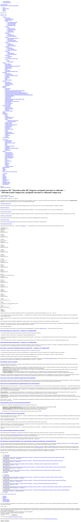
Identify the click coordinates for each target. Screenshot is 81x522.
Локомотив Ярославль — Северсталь (37, 486)
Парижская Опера (6, 182)
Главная (4, 496)
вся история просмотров (12, 494)
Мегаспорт (11, 196)
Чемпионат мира (8, 20)
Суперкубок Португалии (13, 58)
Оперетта (5, 178)
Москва (6, 196)
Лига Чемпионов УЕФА (12, 22)
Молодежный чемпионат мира (11, 71)
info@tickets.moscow (7, 2)
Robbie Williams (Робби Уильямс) (11, 148)
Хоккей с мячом (8, 123)
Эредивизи (10, 56)
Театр (4, 9)
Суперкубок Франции (12, 54)
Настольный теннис (9, 129)
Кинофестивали (6, 167)
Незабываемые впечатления (6, 223)
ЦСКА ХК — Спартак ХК (33, 460)
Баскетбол (5, 72)
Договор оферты (6, 501)
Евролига (7, 76)
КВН (4, 168)
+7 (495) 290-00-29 (51, 446)
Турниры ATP (8, 98)
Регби (6, 119)
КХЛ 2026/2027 (8, 64)
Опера (4, 175)
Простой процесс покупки (5, 211)
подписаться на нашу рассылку (17, 434)
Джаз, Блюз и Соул (9, 153)
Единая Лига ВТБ (8, 74)
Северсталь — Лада (30, 483)
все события (5, 472)
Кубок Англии (10, 39)
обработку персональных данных (15, 516)
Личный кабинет (4, 4)
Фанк (6, 162)
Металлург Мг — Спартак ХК (34, 466)
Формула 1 (5, 86)
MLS (9, 60)
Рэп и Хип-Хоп (8, 160)
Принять (2, 520)
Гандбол (7, 134)
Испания (7, 32)
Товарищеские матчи (9, 19)
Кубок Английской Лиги (13, 41)
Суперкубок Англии (12, 40)
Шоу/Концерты (6, 8)
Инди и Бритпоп (8, 155)
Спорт (4, 7)
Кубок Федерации (9, 103)
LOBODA (7, 147)
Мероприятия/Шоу (9, 157)
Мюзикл (4, 169)
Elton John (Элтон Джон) (10, 142)
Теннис (4, 87)
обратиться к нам (42, 328)
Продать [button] (2, 186)
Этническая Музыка (9, 166)
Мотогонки (7, 127)
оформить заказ (3, 14)
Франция (7, 51)
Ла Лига (9, 33)
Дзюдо (6, 130)
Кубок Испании (11, 35)
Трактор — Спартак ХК (32, 470)
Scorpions (7, 149)
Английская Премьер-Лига (13, 38)
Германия (7, 46)
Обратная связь (6, 499)
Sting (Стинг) (8, 150)
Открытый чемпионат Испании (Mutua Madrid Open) (16, 92)
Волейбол (5, 113)
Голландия (7, 55)
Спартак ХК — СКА (30, 463)
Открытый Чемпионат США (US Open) (13, 91)
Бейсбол (7, 116)
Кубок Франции (11, 53)
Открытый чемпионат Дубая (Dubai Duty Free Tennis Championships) (19, 94)
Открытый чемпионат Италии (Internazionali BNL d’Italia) (16, 93)
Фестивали (7, 163)
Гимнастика (7, 135)
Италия (6, 42)
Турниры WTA (8, 96)
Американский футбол (9, 133)
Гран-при (7, 109)
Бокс (6, 115)
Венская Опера (6, 180)
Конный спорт (8, 126)
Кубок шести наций (12, 121)
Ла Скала (5, 181)
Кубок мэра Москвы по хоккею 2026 (12, 66)
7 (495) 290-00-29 (6, 1)
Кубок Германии (11, 48)
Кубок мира (7, 70)
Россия (6, 26)
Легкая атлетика (8, 118)
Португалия (7, 57)
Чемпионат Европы (12, 25)
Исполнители (5, 139)
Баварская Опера (6, 183)
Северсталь (6, 474)
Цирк (4, 170)
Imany (6, 144)
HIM (6, 143)
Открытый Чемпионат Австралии (12, 101)
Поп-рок (7, 159)
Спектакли (5, 173)
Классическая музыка (9, 156)
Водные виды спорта (9, 117)
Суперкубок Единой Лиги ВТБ (11, 75)
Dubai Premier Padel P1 (9, 95)
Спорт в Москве (6, 137)
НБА (6, 78)
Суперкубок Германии (12, 49)
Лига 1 (9, 52)
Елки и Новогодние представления (10, 171)
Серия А (9, 43)
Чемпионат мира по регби (13, 120)
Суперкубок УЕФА (11, 24)
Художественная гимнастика (11, 124)
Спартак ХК (6, 455)
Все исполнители (8, 140)
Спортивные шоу (8, 125)
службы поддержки (10, 221)
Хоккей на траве (8, 122)
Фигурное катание (6, 105)
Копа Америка (10, 61)
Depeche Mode (8, 141)
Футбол (4, 16)
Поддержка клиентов (4, 219)
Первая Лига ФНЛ (11, 28)
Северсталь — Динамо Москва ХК (36, 489)
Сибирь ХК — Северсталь (33, 477)
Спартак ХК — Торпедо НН (33, 457)
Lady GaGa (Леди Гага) (10, 145)
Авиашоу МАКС (8, 132)
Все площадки (6, 184)
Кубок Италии (10, 44)
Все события (7, 17)
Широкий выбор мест (4, 207)
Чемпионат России (9, 110)
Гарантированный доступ (5, 203)
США (6, 59)
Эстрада (6, 165)
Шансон (7, 164)
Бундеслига (10, 47)
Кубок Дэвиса (8, 104)
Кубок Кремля (8, 102)
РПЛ (8, 27)
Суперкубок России (12, 29)
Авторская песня (8, 152)
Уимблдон (7, 89)
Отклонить (7, 520)
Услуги (4, 498)
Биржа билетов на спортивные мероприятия (9, 5)
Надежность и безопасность (6, 215)
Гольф (6, 136)
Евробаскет (7, 77)
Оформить (3, 310)
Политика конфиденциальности (50, 518)
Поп (6, 158)
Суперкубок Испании (12, 36)
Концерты (5, 176)
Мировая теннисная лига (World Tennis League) (14, 99)
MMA (4, 111)
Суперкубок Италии (12, 45)
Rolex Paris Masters (9, 100)
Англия (6, 37)
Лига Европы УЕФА (12, 23)
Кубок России (10, 30)
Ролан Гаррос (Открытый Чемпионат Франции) (15, 90)
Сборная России (11, 31)
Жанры (4, 151)
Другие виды (5, 114)
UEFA (6, 21)
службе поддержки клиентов (51, 358)
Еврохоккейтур (8, 68)
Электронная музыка (9, 154)
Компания (5, 497)
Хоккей (4, 62)
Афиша (4, 10)
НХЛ (6, 69)
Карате (6, 131)
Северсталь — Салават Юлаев (34, 480)
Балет (4, 174)
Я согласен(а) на (12, 516)
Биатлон (4, 80)
